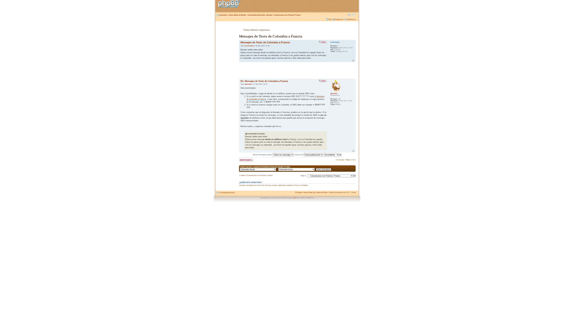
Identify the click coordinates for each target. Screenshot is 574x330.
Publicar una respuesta (243, 160)
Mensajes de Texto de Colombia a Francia (265, 42)
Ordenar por (299, 155)
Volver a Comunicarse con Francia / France (257, 175)
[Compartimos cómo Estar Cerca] (230, 4)
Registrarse (339, 19)
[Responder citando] (323, 42)
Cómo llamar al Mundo (237, 15)
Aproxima (223, 15)
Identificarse (351, 19)
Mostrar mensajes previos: (263, 155)
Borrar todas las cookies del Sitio (315, 192)
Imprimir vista (349, 14)
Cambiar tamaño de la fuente (353, 14)
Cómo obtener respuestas (256, 29)
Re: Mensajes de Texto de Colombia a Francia (264, 81)
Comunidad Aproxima (256, 15)
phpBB (294, 198)
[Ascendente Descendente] (333, 155)
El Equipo (298, 192)
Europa (269, 15)
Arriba (353, 60)
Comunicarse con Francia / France (287, 15)
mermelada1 (249, 46)
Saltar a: (303, 176)
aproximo (248, 84)
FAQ (330, 19)
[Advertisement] (227, 71)
